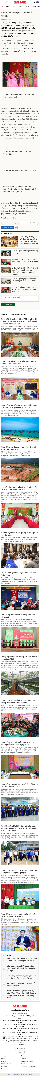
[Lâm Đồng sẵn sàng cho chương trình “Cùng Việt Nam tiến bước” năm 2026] (6, 290)
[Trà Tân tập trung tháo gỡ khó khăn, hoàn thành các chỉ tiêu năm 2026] (20, 515)
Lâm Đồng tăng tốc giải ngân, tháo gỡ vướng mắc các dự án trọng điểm (17, 743)
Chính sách (4, 1066)
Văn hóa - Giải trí (6, 1064)
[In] (16, 227)
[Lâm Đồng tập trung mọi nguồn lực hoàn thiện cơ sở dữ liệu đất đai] (20, 938)
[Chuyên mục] (2, 2)
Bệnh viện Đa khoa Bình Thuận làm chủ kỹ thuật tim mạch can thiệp (22, 959)
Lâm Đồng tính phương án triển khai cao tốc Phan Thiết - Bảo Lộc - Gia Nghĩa (22, 968)
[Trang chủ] (2, 6)
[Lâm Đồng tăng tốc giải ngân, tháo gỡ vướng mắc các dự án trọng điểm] (20, 767)
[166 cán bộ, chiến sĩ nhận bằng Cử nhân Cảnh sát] (20, 639)
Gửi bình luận (8, 304)
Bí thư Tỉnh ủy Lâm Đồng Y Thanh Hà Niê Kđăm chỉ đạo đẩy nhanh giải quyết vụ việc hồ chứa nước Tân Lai (25, 271)
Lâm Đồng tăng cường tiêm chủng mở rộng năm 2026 (25, 252)
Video (3, 1069)
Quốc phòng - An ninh (27, 1061)
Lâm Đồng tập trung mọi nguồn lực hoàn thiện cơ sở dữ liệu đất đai (18, 915)
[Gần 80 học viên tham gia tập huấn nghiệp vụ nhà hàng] (20, 555)
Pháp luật (4, 1061)
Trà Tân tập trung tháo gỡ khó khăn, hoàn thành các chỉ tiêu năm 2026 (19, 488)
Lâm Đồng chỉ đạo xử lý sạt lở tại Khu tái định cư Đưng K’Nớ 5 (18, 448)
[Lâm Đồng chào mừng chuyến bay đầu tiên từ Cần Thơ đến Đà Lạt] (20, 809)
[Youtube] (20, 1052)
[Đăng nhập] (34, 2)
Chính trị (14, 6)
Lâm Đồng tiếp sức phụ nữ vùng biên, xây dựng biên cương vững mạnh (19, 871)
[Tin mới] (6, 2)
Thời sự (21, 6)
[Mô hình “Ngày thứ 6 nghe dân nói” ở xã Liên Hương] (20, 597)
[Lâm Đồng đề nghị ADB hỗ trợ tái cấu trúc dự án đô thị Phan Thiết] (6, 281)
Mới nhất (7, 6)
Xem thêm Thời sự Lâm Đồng (13, 314)
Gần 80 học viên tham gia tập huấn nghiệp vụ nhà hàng (19, 534)
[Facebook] (24, 1052)
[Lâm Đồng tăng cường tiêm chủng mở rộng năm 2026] (6, 253)
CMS (17, 1074)
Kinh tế (27, 6)
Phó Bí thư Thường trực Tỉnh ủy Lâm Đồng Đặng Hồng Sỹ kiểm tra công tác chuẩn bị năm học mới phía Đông (22, 994)
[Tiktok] (15, 1052)
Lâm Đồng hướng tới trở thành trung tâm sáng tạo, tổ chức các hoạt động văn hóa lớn (28, 240)
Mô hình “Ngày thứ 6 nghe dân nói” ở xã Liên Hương (18, 574)
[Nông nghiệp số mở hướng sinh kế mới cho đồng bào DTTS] (20, 683)
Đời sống (33, 6)
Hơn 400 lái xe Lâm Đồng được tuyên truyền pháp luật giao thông (25, 260)
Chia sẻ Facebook (8, 227)
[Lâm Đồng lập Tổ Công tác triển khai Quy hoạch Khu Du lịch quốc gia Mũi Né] (20, 429)
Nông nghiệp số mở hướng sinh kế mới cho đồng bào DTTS (20, 658)
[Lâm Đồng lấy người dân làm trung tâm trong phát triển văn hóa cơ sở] (20, 725)
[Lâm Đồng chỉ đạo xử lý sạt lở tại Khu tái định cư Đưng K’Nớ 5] (20, 470)
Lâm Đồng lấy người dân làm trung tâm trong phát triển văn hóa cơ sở (18, 701)
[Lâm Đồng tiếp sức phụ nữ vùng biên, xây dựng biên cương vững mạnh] (20, 896)
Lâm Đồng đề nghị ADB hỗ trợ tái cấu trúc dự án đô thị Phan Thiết (24, 280)
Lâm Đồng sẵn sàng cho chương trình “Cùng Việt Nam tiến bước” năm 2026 (24, 289)
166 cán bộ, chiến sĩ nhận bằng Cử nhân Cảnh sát (18, 616)
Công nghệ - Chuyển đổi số (28, 1066)
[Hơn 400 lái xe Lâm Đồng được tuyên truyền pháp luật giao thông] (6, 262)
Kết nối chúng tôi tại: (20, 1048)
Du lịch (23, 1064)
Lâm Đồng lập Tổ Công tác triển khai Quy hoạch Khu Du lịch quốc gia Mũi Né (19, 406)
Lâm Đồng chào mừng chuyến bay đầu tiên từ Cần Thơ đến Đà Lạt (19, 785)
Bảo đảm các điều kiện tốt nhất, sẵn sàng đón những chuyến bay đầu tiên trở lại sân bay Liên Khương (19, 828)
